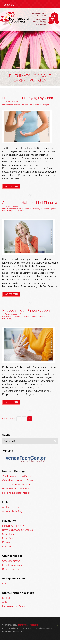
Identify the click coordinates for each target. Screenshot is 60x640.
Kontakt (6, 542)
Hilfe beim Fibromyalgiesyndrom (28, 98)
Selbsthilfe (19, 211)
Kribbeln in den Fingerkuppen (26, 310)
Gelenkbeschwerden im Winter (17, 480)
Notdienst (7, 546)
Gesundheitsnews (12, 105)
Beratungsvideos (10, 569)
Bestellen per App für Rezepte (17, 530)
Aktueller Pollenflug (12, 511)
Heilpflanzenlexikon (12, 565)
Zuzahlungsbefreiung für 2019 (17, 476)
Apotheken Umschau (12, 507)
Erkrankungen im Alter (13, 209)
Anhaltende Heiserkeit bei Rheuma (29, 203)
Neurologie (25, 317)
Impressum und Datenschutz (16, 606)
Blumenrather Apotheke (28, 625)
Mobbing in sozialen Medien (16, 493)
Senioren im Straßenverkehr (16, 484)
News (5, 583)
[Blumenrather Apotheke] (30, 18)
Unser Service (9, 538)
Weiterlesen (11, 186)
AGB (4, 602)
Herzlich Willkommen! (13, 526)
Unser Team (8, 534)
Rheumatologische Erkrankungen (35, 105)
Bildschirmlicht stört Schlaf (16, 488)
